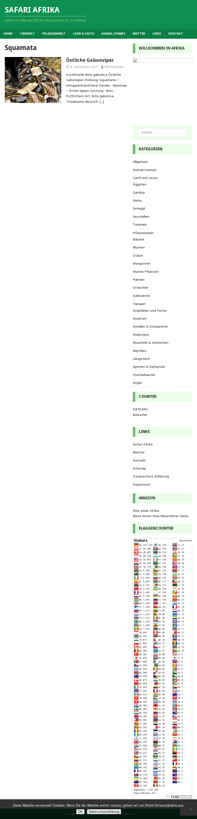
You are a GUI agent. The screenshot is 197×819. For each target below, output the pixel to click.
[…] (101, 101)
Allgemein (140, 161)
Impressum (141, 484)
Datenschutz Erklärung (151, 476)
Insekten (140, 318)
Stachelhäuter (144, 374)
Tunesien (140, 224)
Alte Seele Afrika (146, 510)
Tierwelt (27, 33)
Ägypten (139, 184)
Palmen (139, 279)
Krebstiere (141, 334)
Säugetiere (141, 358)
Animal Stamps (113, 33)
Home (8, 33)
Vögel (137, 382)
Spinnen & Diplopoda (149, 366)
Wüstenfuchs (114, 66)
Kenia (137, 200)
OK (80, 811)
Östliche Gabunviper (90, 60)
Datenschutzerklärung (104, 811)
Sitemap (139, 468)
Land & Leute (83, 33)
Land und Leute (145, 177)
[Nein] (191, 809)
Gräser (138, 255)
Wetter (139, 33)
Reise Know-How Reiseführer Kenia (160, 516)
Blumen (139, 247)
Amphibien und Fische (150, 310)
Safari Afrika (143, 444)
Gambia (139, 192)
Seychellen (141, 216)
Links (157, 33)
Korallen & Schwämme (150, 326)
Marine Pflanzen (146, 271)
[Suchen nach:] (162, 132)
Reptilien (140, 350)
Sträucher (140, 287)
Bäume (138, 239)
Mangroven (141, 263)
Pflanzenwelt (54, 33)
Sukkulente (141, 295)
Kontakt (175, 33)
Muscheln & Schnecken (150, 342)
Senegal (139, 208)
